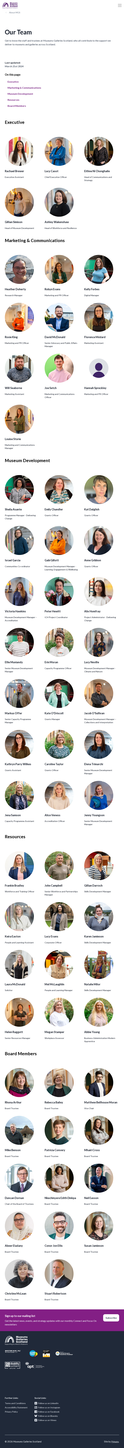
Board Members (17, 105)
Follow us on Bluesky (48, 1416)
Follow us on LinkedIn (48, 1403)
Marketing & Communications (24, 87)
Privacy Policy (11, 1411)
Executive (13, 81)
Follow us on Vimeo (47, 1420)
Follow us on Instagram (49, 1407)
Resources (13, 99)
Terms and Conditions (15, 1403)
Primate (115, 1441)
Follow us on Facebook (48, 1411)
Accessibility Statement (16, 1407)
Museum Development (20, 93)
